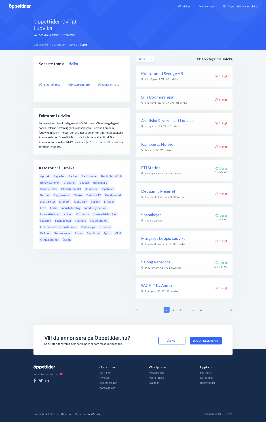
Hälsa (53, 208)
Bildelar (84, 182)
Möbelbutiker (99, 220)
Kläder (68, 214)
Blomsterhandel (71, 189)
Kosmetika (82, 214)
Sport (107, 233)
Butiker (45, 195)
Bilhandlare (100, 182)
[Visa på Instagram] (51, 84)
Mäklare (80, 220)
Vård (118, 233)
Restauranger (62, 233)
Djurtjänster (47, 201)
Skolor (79, 233)
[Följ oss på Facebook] (34, 380)
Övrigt (67, 239)
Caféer (78, 195)
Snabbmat (93, 233)
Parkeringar (88, 227)
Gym (43, 208)
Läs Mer (172, 340)
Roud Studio (94, 413)
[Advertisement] (158, 27)
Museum (45, 220)
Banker (72, 176)
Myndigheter (63, 220)
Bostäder (108, 189)
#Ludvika (70, 63)
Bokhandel (91, 189)
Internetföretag (50, 214)
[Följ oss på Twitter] (41, 380)
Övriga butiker (49, 239)
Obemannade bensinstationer (58, 227)
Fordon (95, 201)
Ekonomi (64, 201)
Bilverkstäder (48, 189)
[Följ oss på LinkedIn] (47, 380)
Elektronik (80, 201)
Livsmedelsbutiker (104, 214)
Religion (45, 233)
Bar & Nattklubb (111, 176)
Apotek (45, 176)
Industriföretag (70, 208)
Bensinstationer (50, 182)
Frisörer (109, 201)
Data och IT (93, 195)
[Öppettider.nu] (20, 6)
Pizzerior (105, 227)
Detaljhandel (113, 195)
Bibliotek (69, 182)
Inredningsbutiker (95, 208)
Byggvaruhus (62, 195)
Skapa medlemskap (206, 340)
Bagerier (59, 176)
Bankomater (89, 176)
